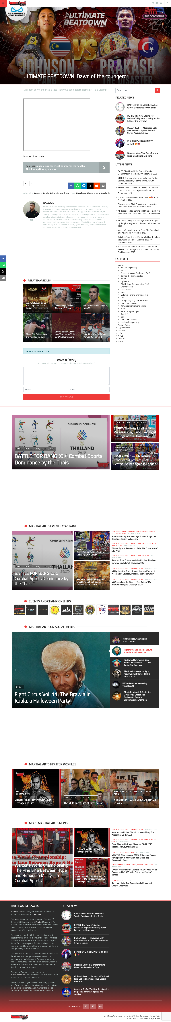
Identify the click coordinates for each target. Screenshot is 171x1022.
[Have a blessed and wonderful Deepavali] (95, 327)
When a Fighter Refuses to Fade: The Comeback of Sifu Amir (135, 549)
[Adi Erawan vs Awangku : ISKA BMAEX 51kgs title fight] (134, 788)
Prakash (106, 193)
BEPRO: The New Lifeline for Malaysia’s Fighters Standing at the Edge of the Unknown (143, 118)
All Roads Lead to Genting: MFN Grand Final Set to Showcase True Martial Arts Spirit (139, 212)
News (120, 336)
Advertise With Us (131, 1016)
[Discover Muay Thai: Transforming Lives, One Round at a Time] (120, 155)
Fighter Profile (124, 327)
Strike (123, 317)
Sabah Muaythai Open (130, 311)
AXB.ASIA (37, 914)
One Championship (129, 303)
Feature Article (124, 325)
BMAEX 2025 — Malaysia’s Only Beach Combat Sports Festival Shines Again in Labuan (142, 130)
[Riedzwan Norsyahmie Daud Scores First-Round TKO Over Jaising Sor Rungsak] (61, 670)
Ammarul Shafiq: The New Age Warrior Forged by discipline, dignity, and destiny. (138, 221)
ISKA (120, 333)
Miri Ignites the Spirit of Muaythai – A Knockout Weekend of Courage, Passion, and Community (138, 248)
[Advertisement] (66, 253)
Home (102, 1016)
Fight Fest (125, 281)
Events (38, 193)
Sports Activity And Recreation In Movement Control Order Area (132, 884)
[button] (26, 313)
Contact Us (144, 1016)
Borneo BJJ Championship (132, 276)
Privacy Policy (155, 1016)
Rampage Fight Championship (133, 306)
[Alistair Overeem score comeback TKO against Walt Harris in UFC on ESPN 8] (37, 327)
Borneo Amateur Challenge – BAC (135, 273)
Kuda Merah (126, 289)
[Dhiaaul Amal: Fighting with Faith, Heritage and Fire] (92, 842)
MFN (123, 297)
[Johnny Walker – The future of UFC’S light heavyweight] (85, 788)
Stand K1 (124, 314)
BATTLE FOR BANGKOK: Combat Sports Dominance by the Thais (142, 106)
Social (46, 193)
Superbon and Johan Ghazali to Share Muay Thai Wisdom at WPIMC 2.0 (133, 833)
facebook (81, 193)
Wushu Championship (130, 322)
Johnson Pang (94, 193)
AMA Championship (129, 267)
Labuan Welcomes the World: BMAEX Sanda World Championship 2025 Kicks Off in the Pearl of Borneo (134, 872)
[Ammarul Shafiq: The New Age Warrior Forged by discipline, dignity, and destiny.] (66, 992)
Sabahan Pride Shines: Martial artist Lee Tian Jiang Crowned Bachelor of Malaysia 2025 (139, 238)
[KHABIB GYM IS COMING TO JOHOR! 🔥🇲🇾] (120, 143)
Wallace (48, 203)
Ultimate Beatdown (60, 193)
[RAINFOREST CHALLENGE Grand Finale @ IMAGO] (37, 298)
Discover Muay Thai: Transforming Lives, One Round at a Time (142, 154)
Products (121, 338)
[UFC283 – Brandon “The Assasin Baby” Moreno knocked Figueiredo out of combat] (66, 298)
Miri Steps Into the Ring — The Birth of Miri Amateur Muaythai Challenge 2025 (131, 583)
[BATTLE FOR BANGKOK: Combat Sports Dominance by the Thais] (120, 106)
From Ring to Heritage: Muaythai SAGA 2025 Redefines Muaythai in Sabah (132, 845)
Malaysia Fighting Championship (134, 295)
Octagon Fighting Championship (134, 300)
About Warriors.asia (114, 1016)
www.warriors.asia (18, 974)
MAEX (123, 292)
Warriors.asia (16, 911)
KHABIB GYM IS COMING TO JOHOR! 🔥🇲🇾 (140, 142)
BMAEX (124, 270)
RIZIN (123, 308)
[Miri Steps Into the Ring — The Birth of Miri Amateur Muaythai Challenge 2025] (92, 872)
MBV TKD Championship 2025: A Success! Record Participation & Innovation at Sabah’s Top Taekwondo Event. (134, 857)
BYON (123, 278)
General (121, 330)
